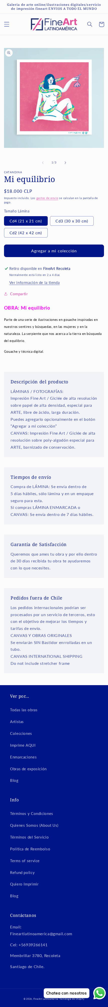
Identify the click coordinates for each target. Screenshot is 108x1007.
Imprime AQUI (23, 745)
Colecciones (21, 733)
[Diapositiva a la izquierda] (42, 162)
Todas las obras (23, 709)
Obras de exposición (28, 768)
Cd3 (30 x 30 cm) (72, 221)
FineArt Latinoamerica (45, 998)
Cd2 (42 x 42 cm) (26, 232)
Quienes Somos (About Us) (34, 825)
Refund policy (22, 872)
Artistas (17, 721)
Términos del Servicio (29, 837)
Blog (14, 780)
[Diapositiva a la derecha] (65, 162)
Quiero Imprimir (24, 884)
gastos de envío (47, 198)
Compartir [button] (19, 293)
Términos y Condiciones (31, 813)
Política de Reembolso (30, 849)
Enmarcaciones (23, 757)
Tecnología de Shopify (71, 998)
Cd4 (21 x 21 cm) (26, 221)
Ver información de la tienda (34, 282)
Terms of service (25, 860)
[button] (6, 24)
